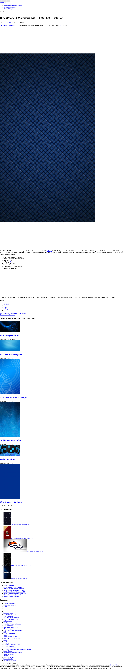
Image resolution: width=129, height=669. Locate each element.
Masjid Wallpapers (9, 629)
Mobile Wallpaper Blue (10, 440)
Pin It (26, 313)
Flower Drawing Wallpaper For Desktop (15, 593)
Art (4, 608)
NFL (5, 632)
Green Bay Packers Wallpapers (12, 624)
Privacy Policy (8, 651)
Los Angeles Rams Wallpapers (12, 627)
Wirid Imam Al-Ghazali (10, 7)
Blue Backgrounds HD (10, 335)
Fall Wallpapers (8, 621)
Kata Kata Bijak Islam (10, 648)
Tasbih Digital (4, 2)
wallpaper (49, 251)
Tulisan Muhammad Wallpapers (12, 638)
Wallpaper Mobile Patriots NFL (19, 578)
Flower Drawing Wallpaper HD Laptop (14, 590)
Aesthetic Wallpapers (9, 603)
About (5, 641)
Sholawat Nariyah (9, 8)
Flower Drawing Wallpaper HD (12, 595)
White (5, 640)
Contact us (6, 643)
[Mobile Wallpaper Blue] (10, 436)
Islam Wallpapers (8, 625)
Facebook (6, 313)
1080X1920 (7, 304)
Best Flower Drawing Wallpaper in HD (14, 592)
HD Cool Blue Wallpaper (11, 354)
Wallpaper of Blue (8, 459)
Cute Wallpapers (8, 616)
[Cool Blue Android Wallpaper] (10, 393)
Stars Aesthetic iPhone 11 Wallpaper (21, 565)
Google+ (17, 313)
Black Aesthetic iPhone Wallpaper (13, 587)
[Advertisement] (52, 39)
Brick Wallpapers (8, 613)
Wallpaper (6, 309)
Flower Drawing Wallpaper (11, 596)
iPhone (5, 307)
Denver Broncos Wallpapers (11, 619)
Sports (5, 635)
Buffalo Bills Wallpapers (10, 614)
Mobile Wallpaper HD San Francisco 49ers (23, 538)
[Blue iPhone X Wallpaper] (64, 138)
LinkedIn (22, 313)
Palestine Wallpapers (9, 633)
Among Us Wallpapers (10, 605)
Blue (10, 22)
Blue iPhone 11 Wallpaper (12, 502)
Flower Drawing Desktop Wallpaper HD (15, 588)
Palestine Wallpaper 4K (10, 585)
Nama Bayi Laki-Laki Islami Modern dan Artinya (17, 649)
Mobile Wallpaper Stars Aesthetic (20, 524)
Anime (5, 606)
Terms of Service (8, 659)
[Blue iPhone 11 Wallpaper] (10, 498)
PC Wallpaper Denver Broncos (35, 551)
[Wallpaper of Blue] (10, 455)
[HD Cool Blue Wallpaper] (10, 350)
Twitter (2, 313)
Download (12, 315)
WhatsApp (12, 313)
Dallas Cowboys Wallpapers (11, 617)
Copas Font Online (9, 646)
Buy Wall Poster (4, 315)
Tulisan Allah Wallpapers (10, 636)
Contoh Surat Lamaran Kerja (12, 644)
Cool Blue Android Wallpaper (13, 397)
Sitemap (6, 655)
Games (5, 622)
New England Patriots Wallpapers (13, 630)
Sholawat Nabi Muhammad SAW (13, 5)
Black (5, 610)
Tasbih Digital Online (9, 657)
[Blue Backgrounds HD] (10, 331)
